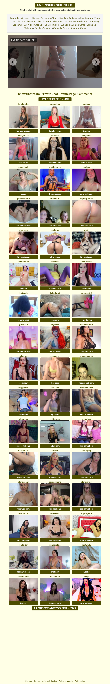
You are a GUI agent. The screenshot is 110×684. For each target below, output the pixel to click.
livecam (23, 194)
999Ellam (55, 261)
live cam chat (55, 225)
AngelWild (55, 324)
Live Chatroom (44, 21)
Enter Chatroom (29, 94)
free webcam (55, 194)
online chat (86, 162)
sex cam (23, 288)
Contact (37, 681)
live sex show (55, 540)
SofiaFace (86, 419)
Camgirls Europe (61, 28)
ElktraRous (55, 419)
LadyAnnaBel (23, 576)
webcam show (86, 540)
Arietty (86, 230)
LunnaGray (86, 450)
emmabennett (86, 324)
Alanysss (23, 230)
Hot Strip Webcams (78, 21)
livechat (86, 571)
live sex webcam (23, 131)
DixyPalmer (24, 387)
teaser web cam (86, 382)
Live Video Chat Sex (33, 25)
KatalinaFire (23, 104)
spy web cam (87, 351)
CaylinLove (55, 576)
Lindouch (23, 293)
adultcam (86, 288)
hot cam (55, 382)
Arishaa (86, 104)
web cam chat (23, 477)
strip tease (55, 257)
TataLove (86, 167)
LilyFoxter (23, 544)
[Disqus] (55, 645)
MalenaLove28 (86, 387)
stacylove (55, 387)
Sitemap (28, 681)
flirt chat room (55, 131)
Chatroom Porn (52, 25)
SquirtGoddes (86, 198)
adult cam (55, 445)
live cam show (86, 445)
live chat (86, 131)
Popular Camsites (43, 28)
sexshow (23, 162)
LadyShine (86, 135)
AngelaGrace (86, 513)
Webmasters (80, 681)
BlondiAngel (86, 481)
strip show (23, 414)
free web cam (86, 225)
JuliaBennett (23, 261)
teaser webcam (23, 445)
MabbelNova (55, 167)
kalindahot (55, 293)
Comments (84, 94)
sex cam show (86, 414)
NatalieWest (55, 513)
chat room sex (55, 351)
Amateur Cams (78, 28)
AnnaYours (55, 198)
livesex (23, 603)
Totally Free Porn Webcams (65, 18)
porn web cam (86, 194)
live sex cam (55, 288)
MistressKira (86, 261)
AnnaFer (55, 450)
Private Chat (49, 94)
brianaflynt (23, 513)
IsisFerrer (55, 230)
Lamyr (86, 576)
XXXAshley (55, 356)
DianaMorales (86, 356)
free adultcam (55, 508)
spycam (55, 319)
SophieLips (55, 104)
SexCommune (55, 481)
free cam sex (55, 477)
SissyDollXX (23, 135)
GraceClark (23, 324)
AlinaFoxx (23, 419)
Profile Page (68, 94)
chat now (55, 571)
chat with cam (55, 162)
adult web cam (23, 571)
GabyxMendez (23, 198)
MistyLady (86, 544)
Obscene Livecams (26, 21)
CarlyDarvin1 (86, 293)
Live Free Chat (60, 21)
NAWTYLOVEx (23, 450)
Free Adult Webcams (20, 18)
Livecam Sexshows (41, 18)
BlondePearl (23, 481)
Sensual (55, 135)
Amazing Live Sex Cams (73, 25)
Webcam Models (66, 681)
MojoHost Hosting (49, 681)
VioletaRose (23, 356)
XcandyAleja (55, 544)
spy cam (55, 414)
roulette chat (86, 319)
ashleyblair (24, 167)
